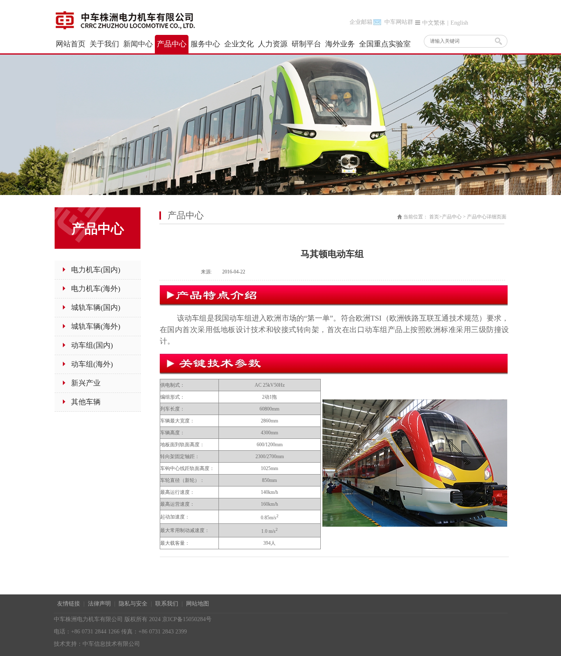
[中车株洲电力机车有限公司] (134, 20)
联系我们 (166, 604)
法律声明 (99, 604)
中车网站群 (398, 22)
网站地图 (197, 604)
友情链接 (68, 604)
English (459, 23)
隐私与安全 (133, 604)
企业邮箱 (360, 22)
